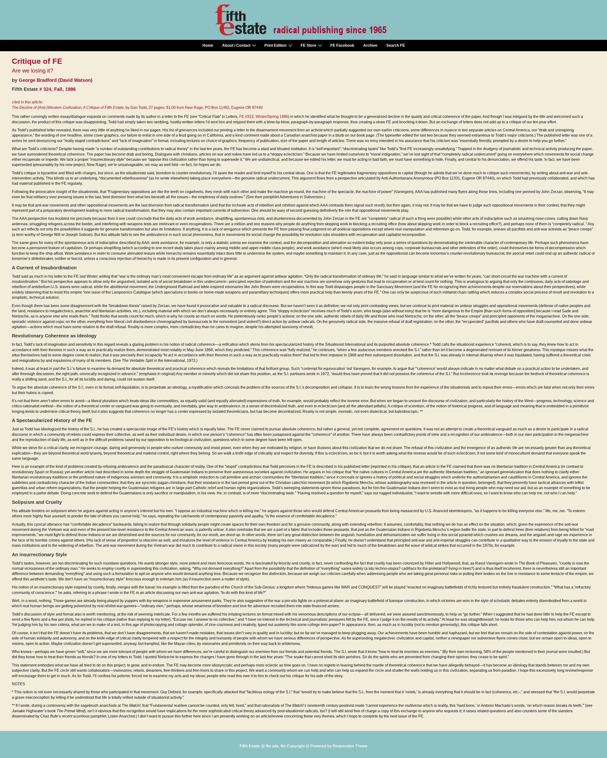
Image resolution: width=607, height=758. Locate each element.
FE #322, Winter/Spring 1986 (263, 117)
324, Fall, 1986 (59, 89)
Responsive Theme (350, 746)
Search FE (395, 45)
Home (207, 45)
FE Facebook (342, 45)
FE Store (308, 45)
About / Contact (236, 45)
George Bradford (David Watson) (55, 80)
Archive (370, 45)
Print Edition (275, 45)
